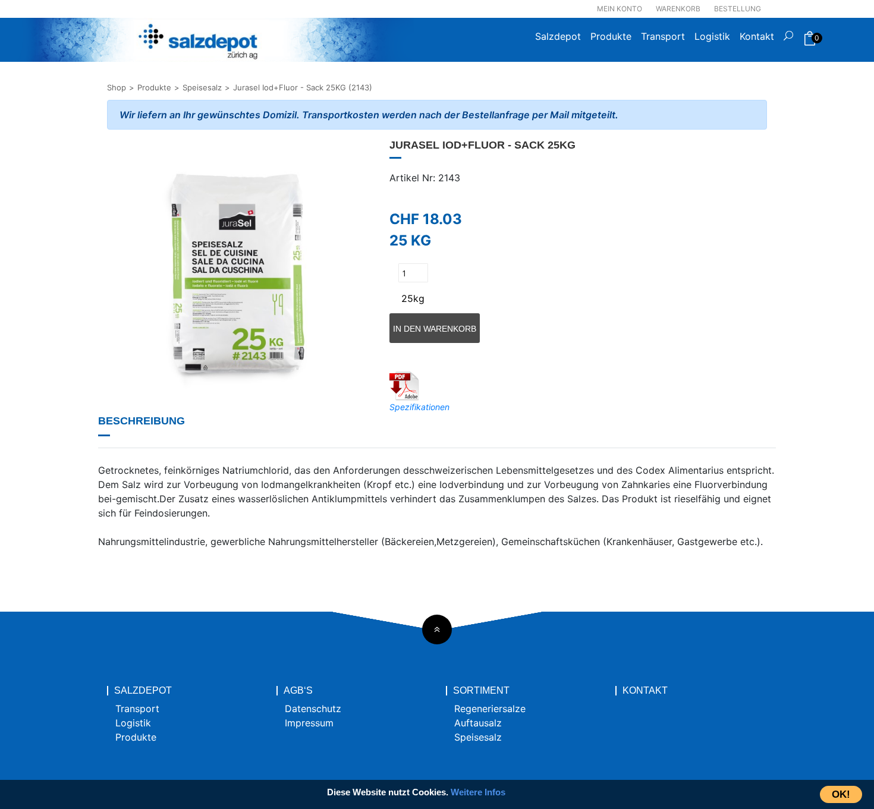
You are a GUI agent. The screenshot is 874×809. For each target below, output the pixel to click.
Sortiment (481, 690)
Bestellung (737, 8)
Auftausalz (478, 723)
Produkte (610, 36)
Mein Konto (619, 8)
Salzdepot (558, 36)
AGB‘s (298, 690)
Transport (663, 36)
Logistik (712, 36)
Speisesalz (202, 87)
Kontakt (757, 36)
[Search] (788, 39)
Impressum (309, 723)
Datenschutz (313, 708)
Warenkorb (678, 8)
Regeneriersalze (490, 708)
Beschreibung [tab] (141, 421)
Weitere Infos (478, 792)
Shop (116, 87)
